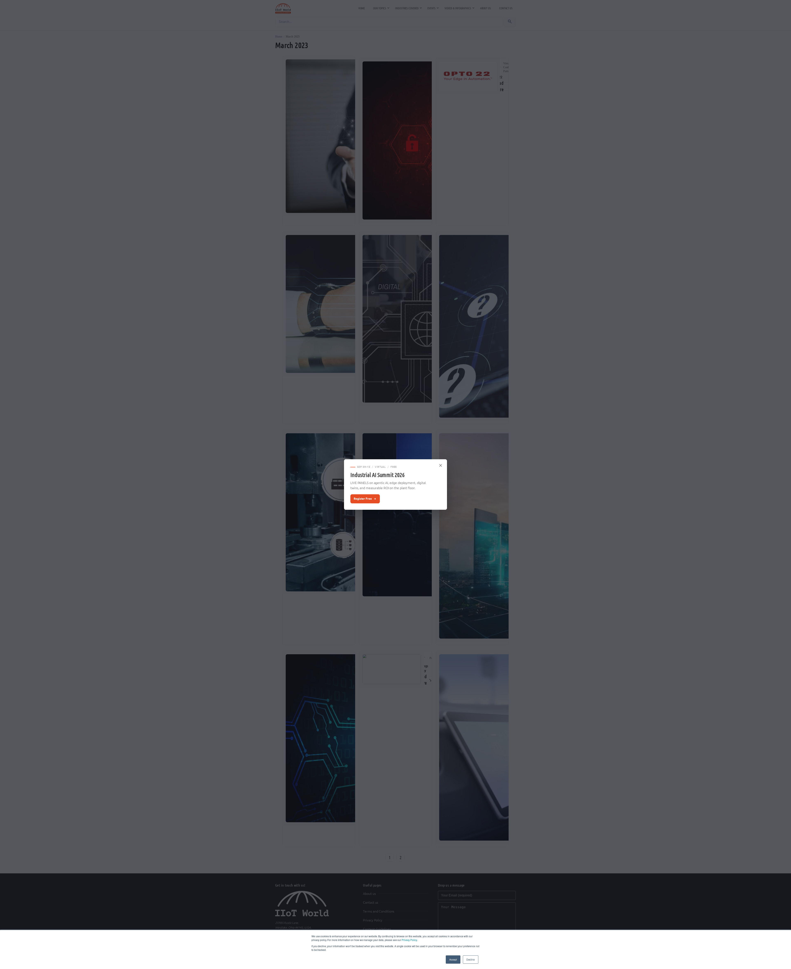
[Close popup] (441, 465)
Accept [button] (453, 959)
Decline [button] (470, 959)
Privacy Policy (409, 940)
